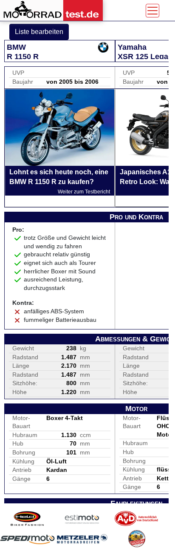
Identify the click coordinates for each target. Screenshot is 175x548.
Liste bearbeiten (39, 31)
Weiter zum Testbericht (84, 192)
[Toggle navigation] (152, 10)
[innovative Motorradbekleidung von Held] (27, 518)
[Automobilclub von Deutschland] (136, 518)
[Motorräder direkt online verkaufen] (82, 518)
